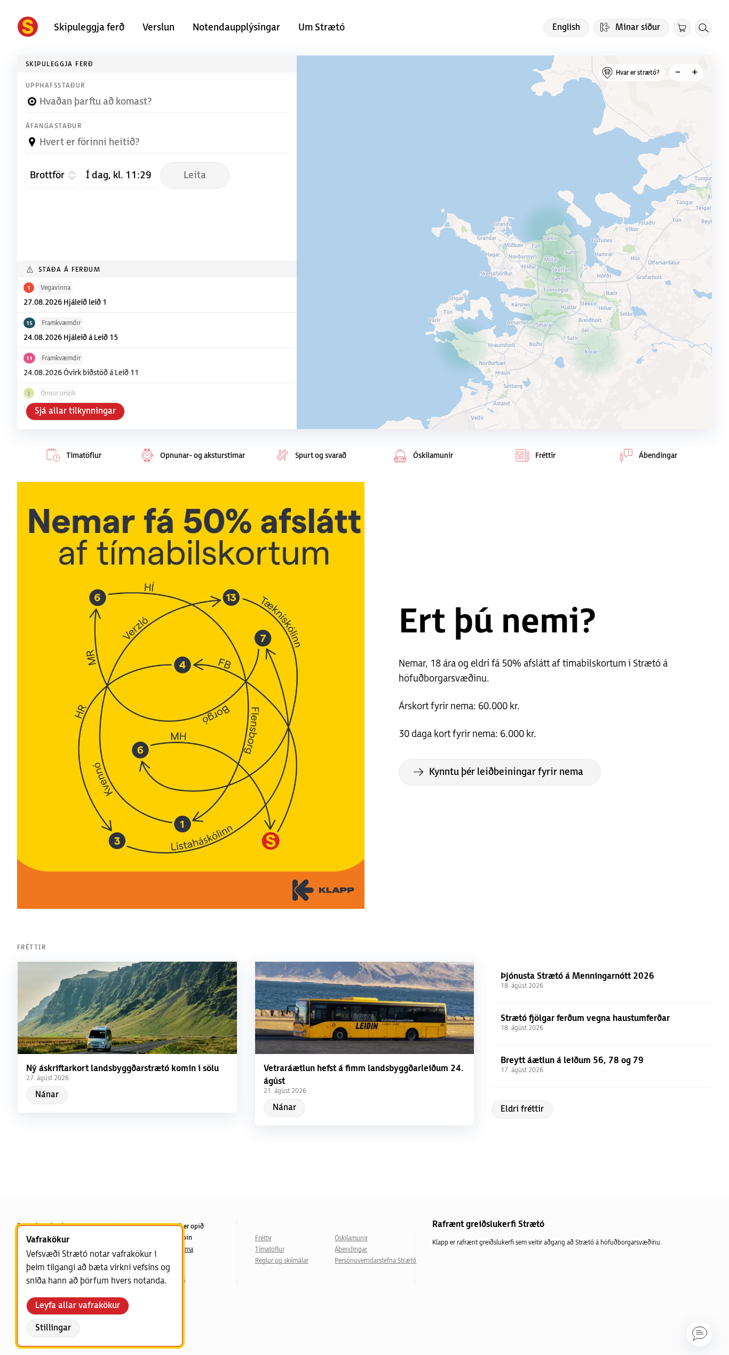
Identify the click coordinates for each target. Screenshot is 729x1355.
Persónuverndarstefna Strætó (374, 1261)
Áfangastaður (54, 126)
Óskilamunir (351, 1238)
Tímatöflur (269, 1250)
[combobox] (157, 97)
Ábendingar (351, 1250)
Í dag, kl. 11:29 (120, 175)
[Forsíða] (27, 27)
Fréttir (263, 1238)
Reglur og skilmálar (281, 1261)
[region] (504, 242)
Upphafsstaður (55, 86)
